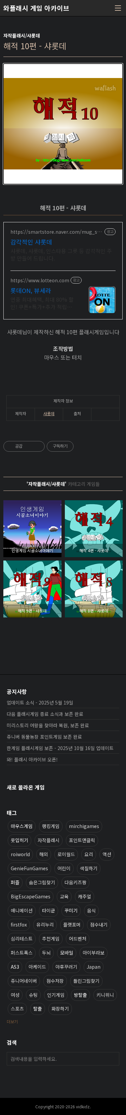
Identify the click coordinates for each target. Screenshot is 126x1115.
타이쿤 (48, 910)
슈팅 (33, 994)
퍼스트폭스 (22, 952)
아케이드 (37, 966)
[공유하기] (29, 446)
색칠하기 (88, 868)
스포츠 (17, 1008)
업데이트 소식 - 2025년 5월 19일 (40, 702)
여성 (15, 994)
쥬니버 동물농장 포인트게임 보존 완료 (44, 736)
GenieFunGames (29, 868)
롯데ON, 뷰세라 (30, 290)
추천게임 (50, 938)
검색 (112, 1058)
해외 (43, 854)
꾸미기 (71, 910)
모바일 (66, 952)
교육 (64, 896)
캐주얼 (84, 896)
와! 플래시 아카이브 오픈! (32, 759)
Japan (93, 966)
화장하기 (60, 1008)
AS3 (15, 966)
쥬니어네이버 (24, 980)
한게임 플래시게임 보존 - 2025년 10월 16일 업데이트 (60, 748)
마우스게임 (22, 826)
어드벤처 (77, 938)
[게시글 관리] (37, 446)
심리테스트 (22, 938)
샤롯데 (48, 413)
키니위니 (105, 994)
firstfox (19, 924)
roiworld (20, 854)
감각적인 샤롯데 (31, 242)
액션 (106, 854)
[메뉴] (118, 8)
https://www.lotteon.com (39, 280)
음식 (91, 910)
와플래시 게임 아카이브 (36, 8)
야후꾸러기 (66, 966)
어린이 (64, 868)
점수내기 (99, 924)
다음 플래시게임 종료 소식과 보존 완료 (45, 714)
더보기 (12, 1021)
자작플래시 (48, 840)
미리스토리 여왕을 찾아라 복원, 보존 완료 (48, 725)
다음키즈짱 (75, 882)
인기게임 (56, 994)
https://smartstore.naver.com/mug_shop (56, 232)
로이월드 (66, 854)
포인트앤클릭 (82, 840)
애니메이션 (22, 910)
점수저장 (55, 980)
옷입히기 (19, 840)
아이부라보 (93, 952)
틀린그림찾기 (86, 980)
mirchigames (84, 826)
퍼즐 (15, 882)
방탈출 (80, 994)
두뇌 (46, 952)
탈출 (37, 1008)
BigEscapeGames (30, 896)
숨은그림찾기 (42, 882)
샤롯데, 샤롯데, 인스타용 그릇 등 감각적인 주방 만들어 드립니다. (61, 254)
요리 (88, 854)
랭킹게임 (50, 826)
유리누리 (45, 924)
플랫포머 (72, 924)
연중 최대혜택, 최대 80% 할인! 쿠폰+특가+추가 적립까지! (42, 302)
